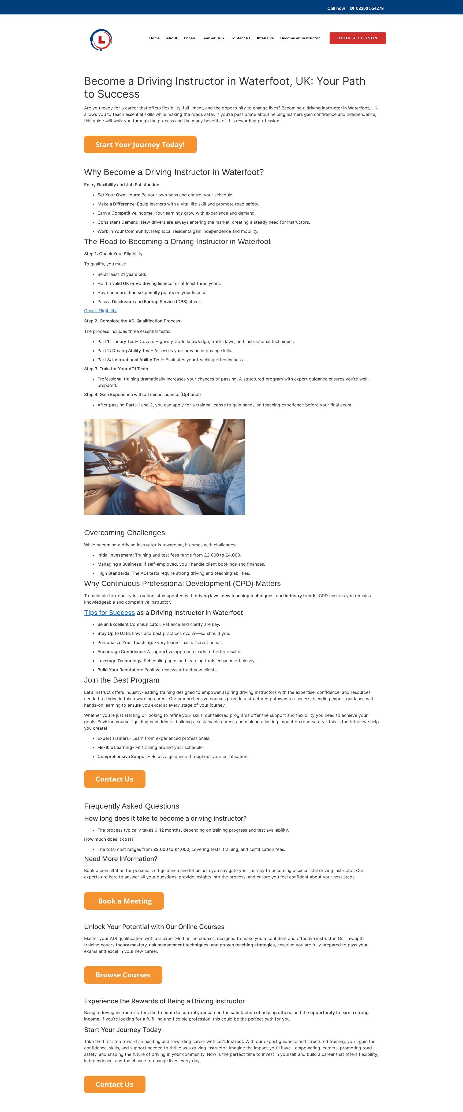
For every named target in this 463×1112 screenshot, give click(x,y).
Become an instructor (300, 38)
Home (154, 38)
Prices (189, 38)
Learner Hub (212, 38)
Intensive (265, 38)
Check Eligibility (100, 310)
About (171, 38)
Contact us (240, 38)
